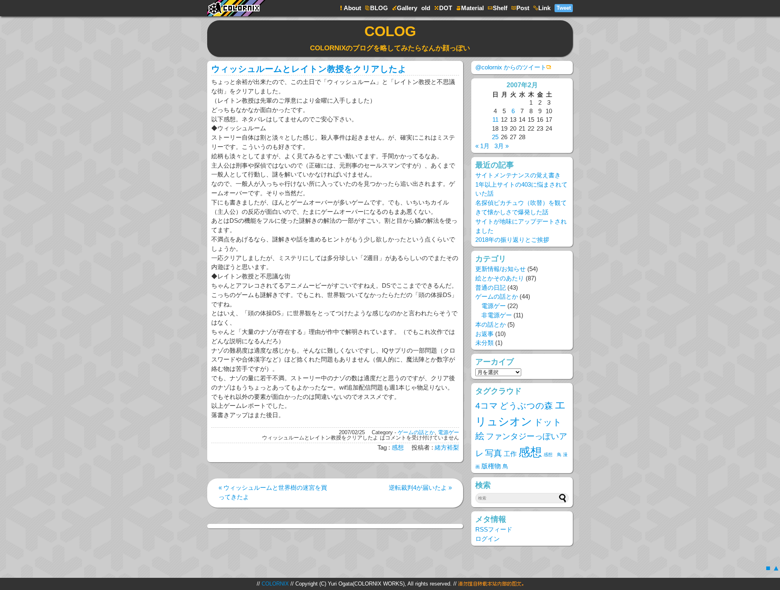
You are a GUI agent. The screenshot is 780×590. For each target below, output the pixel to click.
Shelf (500, 7)
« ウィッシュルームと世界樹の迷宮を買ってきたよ (273, 492)
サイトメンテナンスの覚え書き (518, 175)
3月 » (501, 145)
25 (495, 137)
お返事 (484, 333)
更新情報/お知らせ (500, 268)
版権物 (491, 465)
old (425, 7)
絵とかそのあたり (499, 278)
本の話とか (490, 324)
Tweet (564, 8)
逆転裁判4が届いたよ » (420, 487)
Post (522, 7)
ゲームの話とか (416, 432)
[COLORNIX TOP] (239, 4)
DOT (445, 7)
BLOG (379, 7)
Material (472, 7)
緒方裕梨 (447, 447)
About (352, 7)
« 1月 (482, 145)
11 (495, 119)
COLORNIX (275, 584)
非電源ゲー (496, 315)
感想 (398, 447)
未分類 (484, 342)
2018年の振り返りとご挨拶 (512, 239)
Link (544, 7)
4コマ (486, 405)
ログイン (487, 538)
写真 (493, 453)
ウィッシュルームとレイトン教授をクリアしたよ (309, 68)
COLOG (390, 37)
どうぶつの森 (526, 405)
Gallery (407, 7)
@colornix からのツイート (510, 67)
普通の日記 (490, 287)
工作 (510, 453)
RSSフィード (493, 529)
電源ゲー (448, 432)
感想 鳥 (552, 454)
